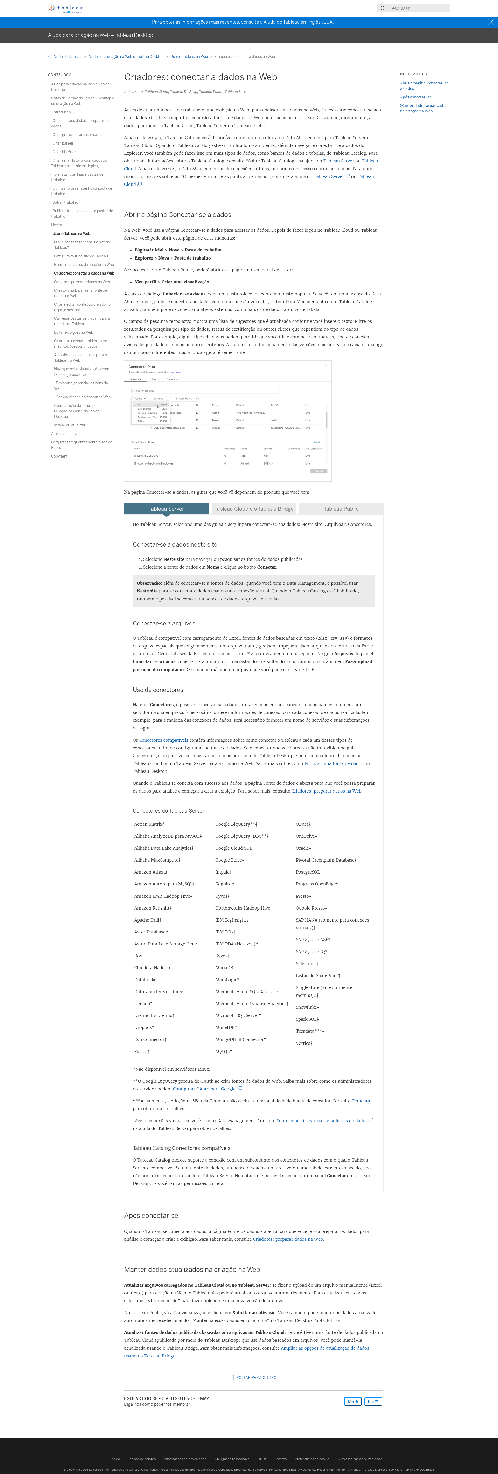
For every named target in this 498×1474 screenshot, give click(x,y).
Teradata (361, 1100)
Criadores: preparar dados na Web (327, 791)
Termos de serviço (142, 1459)
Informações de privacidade (185, 1459)
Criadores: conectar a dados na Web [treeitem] (84, 273)
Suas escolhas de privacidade (359, 1459)
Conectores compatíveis (163, 740)
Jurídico (114, 1459)
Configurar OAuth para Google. (206, 1088)
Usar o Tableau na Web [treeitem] (71, 233)
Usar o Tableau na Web (189, 56)
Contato (280, 1459)
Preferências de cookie (312, 1459)
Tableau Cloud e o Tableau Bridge (254, 509)
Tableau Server (338, 160)
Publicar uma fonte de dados (334, 763)
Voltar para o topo (256, 1378)
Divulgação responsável (232, 1459)
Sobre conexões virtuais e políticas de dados (324, 1120)
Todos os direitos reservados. (129, 1469)
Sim (351, 1402)
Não (371, 1402)
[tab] (166, 508)
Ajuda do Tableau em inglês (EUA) (299, 22)
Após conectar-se (416, 97)
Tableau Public (341, 509)
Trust (262, 1459)
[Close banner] (491, 22)
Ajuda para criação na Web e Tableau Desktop (126, 56)
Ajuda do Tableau (67, 56)
